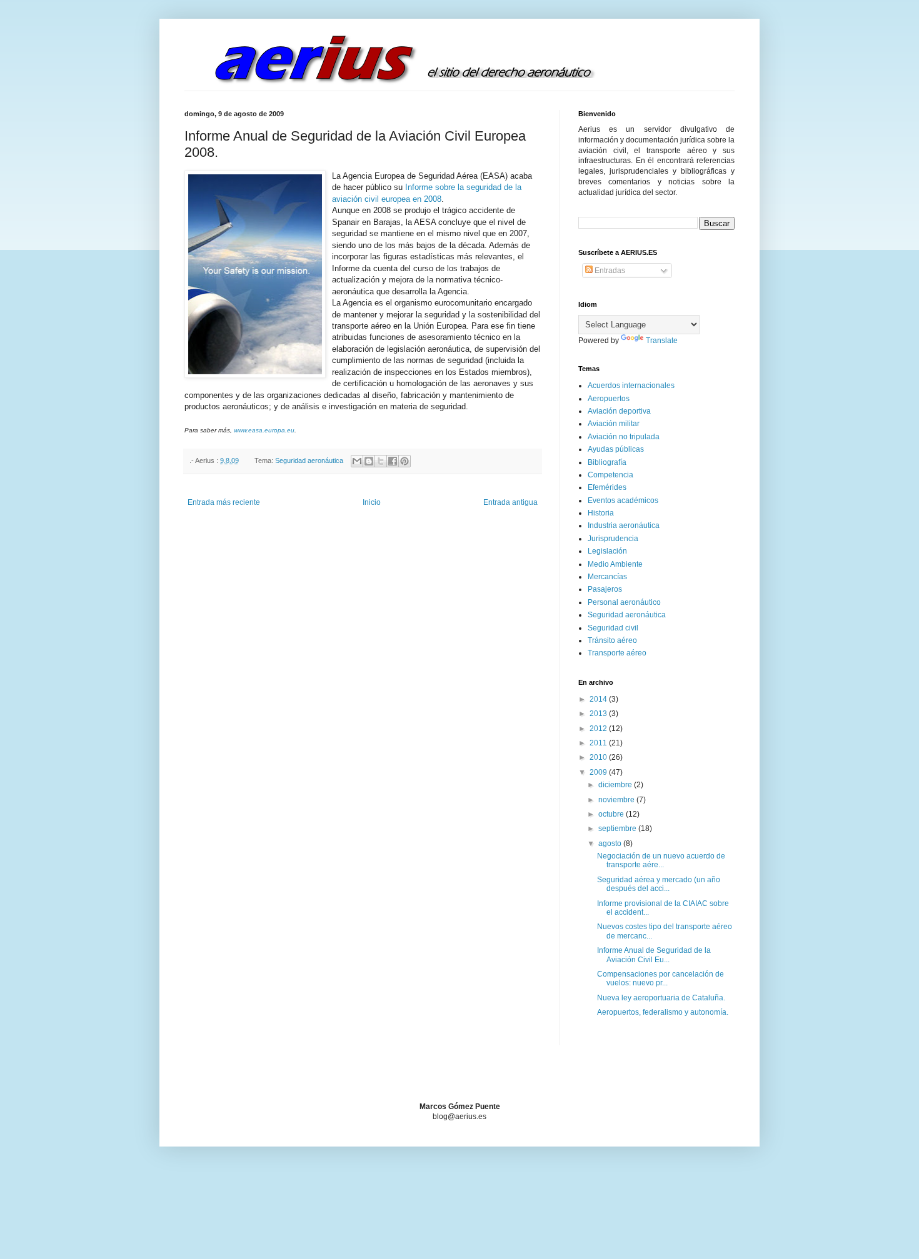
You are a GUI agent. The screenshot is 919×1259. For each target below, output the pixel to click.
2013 (599, 713)
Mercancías (607, 576)
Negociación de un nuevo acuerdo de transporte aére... (661, 860)
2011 (599, 743)
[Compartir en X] (380, 461)
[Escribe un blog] (369, 461)
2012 (599, 728)
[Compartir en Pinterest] (404, 461)
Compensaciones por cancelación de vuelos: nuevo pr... (660, 978)
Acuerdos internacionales (631, 385)
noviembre (617, 799)
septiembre (618, 828)
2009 (599, 772)
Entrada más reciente (224, 502)
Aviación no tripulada (624, 436)
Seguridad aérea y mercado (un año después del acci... (658, 884)
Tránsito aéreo (612, 640)
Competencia (610, 474)
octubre (612, 814)
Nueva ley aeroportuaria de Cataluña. (661, 997)
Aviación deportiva (619, 411)
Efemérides (607, 487)
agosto (610, 843)
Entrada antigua (510, 502)
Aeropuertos (609, 398)
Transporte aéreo (617, 653)
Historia (601, 513)
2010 (599, 757)
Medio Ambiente (615, 564)
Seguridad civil (613, 628)
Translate (662, 340)
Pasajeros (605, 589)
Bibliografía (607, 462)
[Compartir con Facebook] (392, 461)
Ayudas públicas (616, 449)
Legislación (607, 551)
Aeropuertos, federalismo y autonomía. (662, 1012)
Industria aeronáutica (624, 525)
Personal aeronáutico (624, 602)
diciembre (616, 784)
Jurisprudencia (613, 538)
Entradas (609, 270)
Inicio (372, 502)
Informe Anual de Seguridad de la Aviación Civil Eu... (654, 954)
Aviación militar (614, 423)
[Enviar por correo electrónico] (357, 461)
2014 (599, 699)
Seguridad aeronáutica (309, 460)
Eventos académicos (623, 500)
